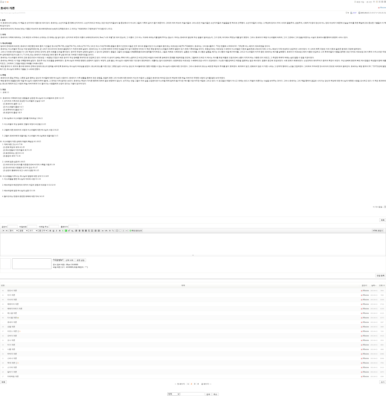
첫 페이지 (181, 384)
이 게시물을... (378, 207)
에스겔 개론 (12, 313)
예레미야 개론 (13, 304)
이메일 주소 (43, 227)
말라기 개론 (12, 372)
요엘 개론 (11, 327)
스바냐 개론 (12, 358)
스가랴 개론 (12, 367)
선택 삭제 (69, 260)
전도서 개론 (12, 290)
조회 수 (382, 285)
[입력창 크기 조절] (193, 255)
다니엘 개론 (12, 318)
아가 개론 (11, 295)
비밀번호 (23, 227)
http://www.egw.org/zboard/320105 (13, 13)
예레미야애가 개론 (14, 309)
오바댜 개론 (12, 336)
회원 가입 (360, 2)
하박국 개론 (12, 354)
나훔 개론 (11, 349)
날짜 (373, 285)
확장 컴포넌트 (137, 230)
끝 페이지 (205, 384)
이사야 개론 (12, 300)
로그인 (369, 2)
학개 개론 (11, 363)
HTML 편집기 (378, 230)
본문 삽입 (80, 260)
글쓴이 (4, 227)
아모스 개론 (12, 331)
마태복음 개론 (13, 376)
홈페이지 (64, 227)
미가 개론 (11, 345)
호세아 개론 (7, 8)
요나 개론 (11, 340)
